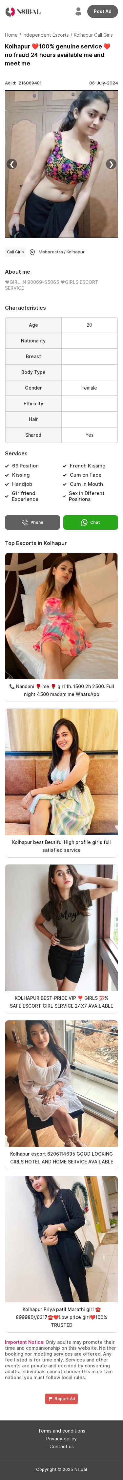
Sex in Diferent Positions (86, 496)
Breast (33, 356)
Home (11, 35)
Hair (33, 419)
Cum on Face (85, 475)
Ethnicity (33, 403)
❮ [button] (12, 164)
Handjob (22, 484)
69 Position (25, 466)
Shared (33, 435)
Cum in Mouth (86, 484)
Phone (37, 522)
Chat (95, 522)
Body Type (33, 372)
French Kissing (88, 466)
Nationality (33, 340)
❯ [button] (111, 164)
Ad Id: (23, 83)
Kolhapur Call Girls (93, 35)
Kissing (21, 475)
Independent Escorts (46, 35)
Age (33, 325)
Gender (33, 388)
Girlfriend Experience (25, 496)
